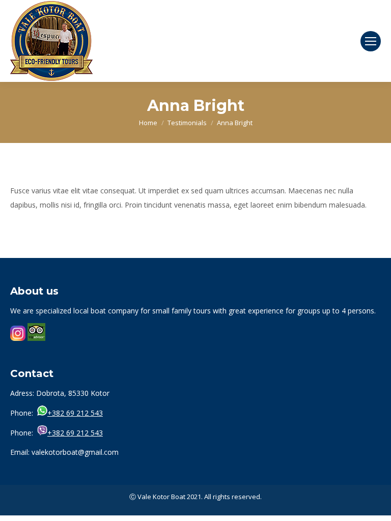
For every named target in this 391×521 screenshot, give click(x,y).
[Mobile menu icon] (370, 41)
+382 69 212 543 (75, 413)
